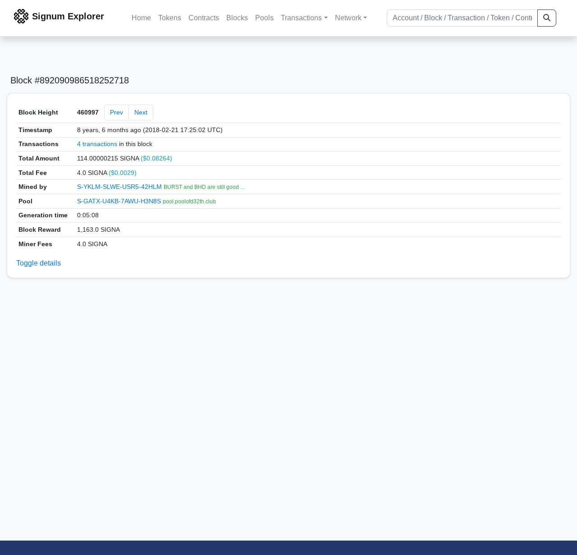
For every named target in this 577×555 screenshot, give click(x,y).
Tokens (169, 18)
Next (140, 112)
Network (348, 18)
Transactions (301, 18)
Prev (116, 112)
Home (141, 18)
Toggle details (38, 263)
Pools (264, 18)
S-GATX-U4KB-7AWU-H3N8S (120, 201)
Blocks (237, 18)
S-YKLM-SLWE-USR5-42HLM (120, 186)
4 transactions (97, 143)
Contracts (203, 18)
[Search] (546, 18)
